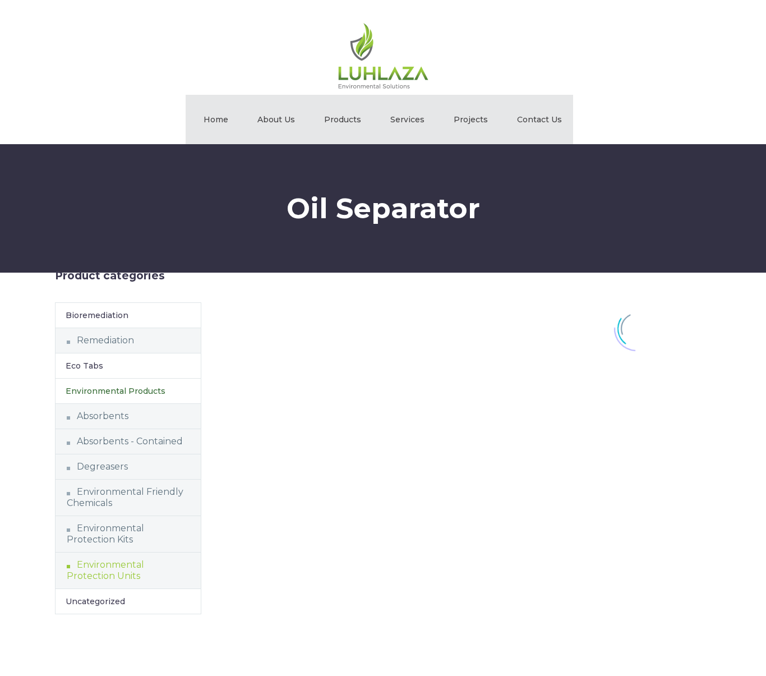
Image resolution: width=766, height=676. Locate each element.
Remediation (105, 340)
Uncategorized (95, 601)
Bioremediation (97, 315)
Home (216, 119)
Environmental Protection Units (105, 570)
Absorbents (102, 416)
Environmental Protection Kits (105, 534)
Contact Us (539, 119)
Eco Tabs (84, 366)
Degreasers (102, 466)
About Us (276, 119)
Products (342, 119)
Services (407, 119)
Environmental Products (115, 391)
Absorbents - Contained (130, 441)
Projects (471, 119)
